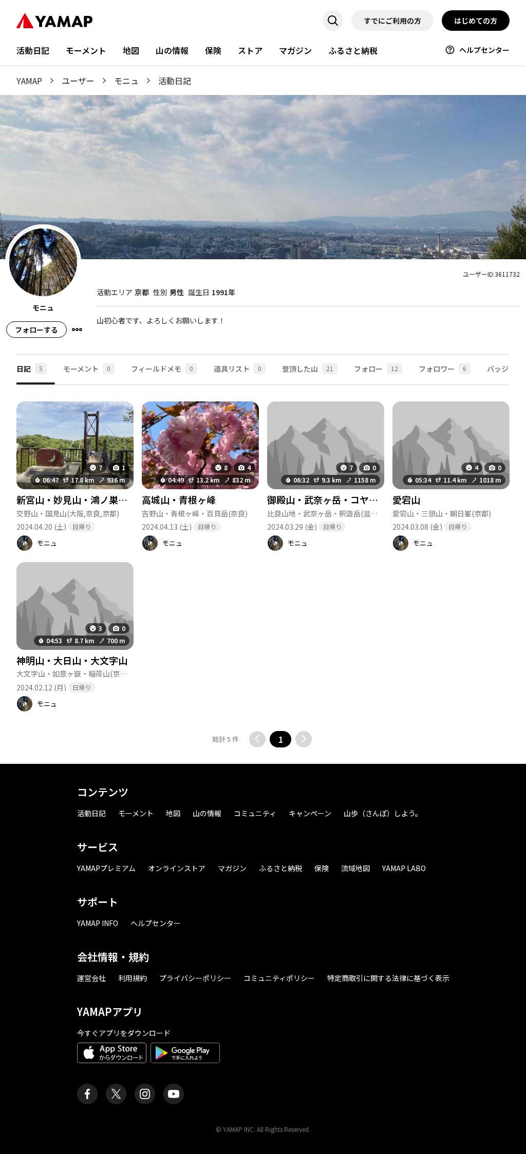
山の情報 (172, 50)
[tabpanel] (263, 566)
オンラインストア (176, 868)
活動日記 (32, 50)
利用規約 (132, 978)
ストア (250, 50)
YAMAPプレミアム (106, 868)
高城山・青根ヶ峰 (179, 499)
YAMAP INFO (97, 923)
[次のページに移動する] (303, 739)
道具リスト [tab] (237, 368)
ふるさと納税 (353, 50)
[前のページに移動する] (257, 739)
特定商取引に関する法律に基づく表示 (388, 978)
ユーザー (78, 80)
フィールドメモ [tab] (162, 368)
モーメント (86, 50)
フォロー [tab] (376, 368)
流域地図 (355, 868)
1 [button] (280, 739)
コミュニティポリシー (279, 978)
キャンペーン (310, 813)
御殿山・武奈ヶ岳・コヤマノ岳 (331, 499)
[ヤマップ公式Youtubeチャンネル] (173, 1094)
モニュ (126, 80)
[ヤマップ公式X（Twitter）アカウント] (116, 1094)
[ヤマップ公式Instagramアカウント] (145, 1094)
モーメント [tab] (86, 368)
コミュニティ (255, 813)
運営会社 (91, 978)
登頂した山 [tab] (307, 368)
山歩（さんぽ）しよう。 (383, 813)
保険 (213, 50)
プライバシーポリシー (195, 978)
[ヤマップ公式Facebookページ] (87, 1094)
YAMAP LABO (404, 868)
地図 (131, 50)
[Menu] (77, 329)
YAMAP (29, 80)
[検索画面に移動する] (333, 20)
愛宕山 (406, 499)
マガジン (295, 50)
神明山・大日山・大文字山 (71, 660)
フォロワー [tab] (442, 368)
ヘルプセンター (484, 50)
